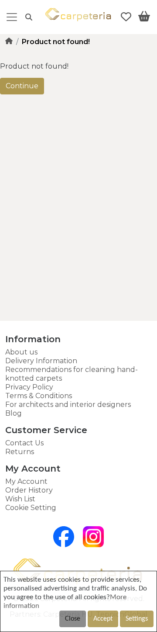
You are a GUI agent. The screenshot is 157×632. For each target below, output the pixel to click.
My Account (26, 481)
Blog (13, 413)
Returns (19, 452)
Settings (137, 618)
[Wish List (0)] (126, 17)
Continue (22, 86)
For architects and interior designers (68, 404)
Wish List (20, 499)
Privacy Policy (29, 387)
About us (21, 352)
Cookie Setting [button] (30, 508)
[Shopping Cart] (144, 18)
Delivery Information (41, 361)
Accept (103, 618)
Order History (29, 490)
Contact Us (24, 443)
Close (72, 618)
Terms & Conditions (38, 396)
